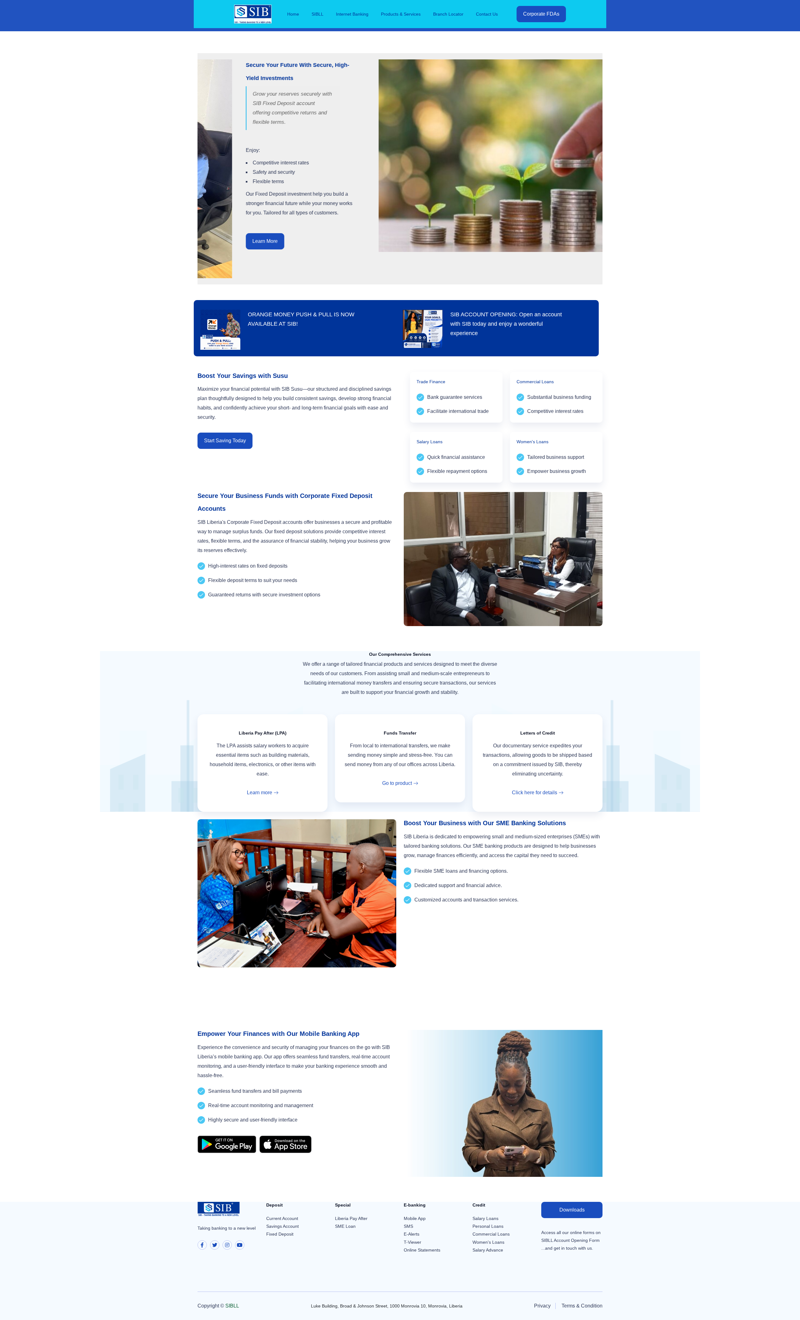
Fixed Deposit (279, 1234)
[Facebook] (202, 1245)
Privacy (542, 1305)
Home (293, 14)
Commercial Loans (491, 1234)
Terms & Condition (582, 1305)
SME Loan (345, 1226)
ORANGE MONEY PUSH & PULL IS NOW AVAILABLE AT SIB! (301, 319)
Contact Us (487, 14)
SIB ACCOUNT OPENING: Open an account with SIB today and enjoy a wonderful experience (506, 323)
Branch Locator (448, 14)
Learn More (223, 241)
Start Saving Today (225, 440)
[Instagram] (227, 1245)
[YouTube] (239, 1245)
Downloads (572, 1209)
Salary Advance (487, 1249)
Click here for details (534, 792)
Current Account (282, 1218)
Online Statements (422, 1249)
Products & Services (401, 14)
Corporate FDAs (541, 14)
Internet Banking (352, 14)
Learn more (259, 792)
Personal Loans (487, 1226)
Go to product (397, 783)
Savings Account (282, 1226)
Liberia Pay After (351, 1218)
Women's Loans (488, 1242)
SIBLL (317, 14)
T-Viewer (412, 1242)
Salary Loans (485, 1218)
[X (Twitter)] (214, 1245)
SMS (408, 1226)
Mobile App (415, 1218)
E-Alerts (411, 1234)
